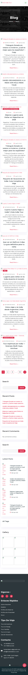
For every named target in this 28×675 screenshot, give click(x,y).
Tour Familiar (5, 629)
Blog (5, 270)
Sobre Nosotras (6, 604)
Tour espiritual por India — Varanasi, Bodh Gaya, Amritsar (14, 346)
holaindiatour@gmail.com (12, 649)
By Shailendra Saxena (10, 207)
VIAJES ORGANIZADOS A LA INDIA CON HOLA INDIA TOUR (14, 82)
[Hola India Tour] (6, 3)
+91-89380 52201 (9, 643)
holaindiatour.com (21, 669)
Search (5, 381)
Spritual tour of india (8, 337)
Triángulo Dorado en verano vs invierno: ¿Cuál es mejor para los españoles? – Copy (12, 402)
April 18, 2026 (21, 42)
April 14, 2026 (22, 207)
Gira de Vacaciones (7, 634)
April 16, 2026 (18, 112)
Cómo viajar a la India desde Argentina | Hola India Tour (14, 309)
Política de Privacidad (8, 612)
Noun (2, 615)
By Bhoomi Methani (9, 42)
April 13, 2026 (22, 239)
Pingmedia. (14, 672)
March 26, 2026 (22, 341)
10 (20, 372)
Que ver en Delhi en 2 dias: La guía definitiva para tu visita (14, 244)
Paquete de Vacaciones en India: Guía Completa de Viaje (14, 181)
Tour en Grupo (5, 632)
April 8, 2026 (22, 304)
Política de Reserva (7, 609)
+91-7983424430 (9, 646)
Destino (3, 607)
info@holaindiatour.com (11, 651)
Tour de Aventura (6, 624)
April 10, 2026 (21, 274)
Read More (13, 68)
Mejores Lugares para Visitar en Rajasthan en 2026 (14, 117)
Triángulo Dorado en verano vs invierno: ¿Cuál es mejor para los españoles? (14, 148)
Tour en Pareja (5, 626)
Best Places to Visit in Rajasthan (11, 109)
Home (11, 21)
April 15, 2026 (18, 143)
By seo (9, 112)
